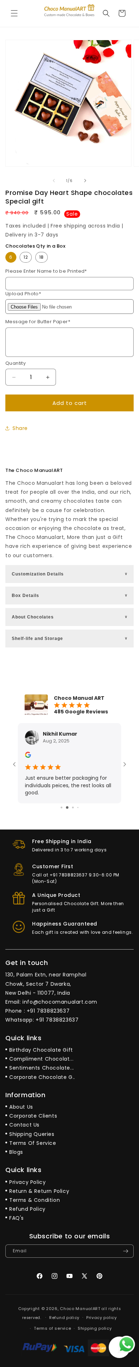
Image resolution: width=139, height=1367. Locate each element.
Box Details (70, 595)
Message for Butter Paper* (37, 321)
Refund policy (64, 1317)
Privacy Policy (27, 1182)
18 (41, 257)
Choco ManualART (80, 1308)
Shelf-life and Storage (70, 638)
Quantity (15, 363)
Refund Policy (27, 1209)
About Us (21, 1106)
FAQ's (16, 1218)
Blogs (16, 1152)
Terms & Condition (34, 1200)
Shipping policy (95, 1328)
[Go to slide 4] (77, 807)
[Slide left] (54, 180)
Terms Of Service (32, 1143)
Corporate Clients (33, 1115)
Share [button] (20, 428)
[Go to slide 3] (73, 807)
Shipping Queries (32, 1134)
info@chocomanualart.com (59, 1001)
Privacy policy (101, 1317)
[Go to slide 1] (61, 807)
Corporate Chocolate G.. (42, 1077)
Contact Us (24, 1124)
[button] (14, 13)
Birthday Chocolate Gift (41, 1049)
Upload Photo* (23, 293)
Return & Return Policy (39, 1191)
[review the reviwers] (28, 756)
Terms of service (52, 1328)
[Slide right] (85, 180)
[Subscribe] (125, 1251)
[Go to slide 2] (67, 807)
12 (26, 257)
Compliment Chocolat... (41, 1058)
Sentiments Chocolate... (41, 1067)
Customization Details (70, 574)
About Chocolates (70, 617)
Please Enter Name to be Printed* (46, 271)
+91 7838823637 (48, 1010)
